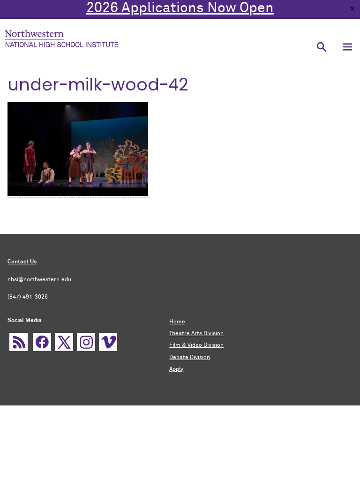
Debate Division (189, 357)
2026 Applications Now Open (180, 8)
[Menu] (347, 47)
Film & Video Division (196, 345)
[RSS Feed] (18, 342)
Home (177, 322)
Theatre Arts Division (196, 334)
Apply (176, 369)
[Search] (321, 47)
